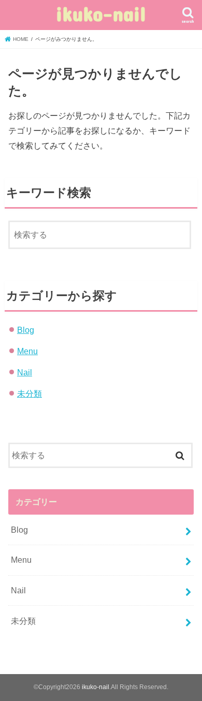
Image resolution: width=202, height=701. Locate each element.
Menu (27, 351)
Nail (24, 372)
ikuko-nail (101, 13)
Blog (25, 329)
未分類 (29, 393)
